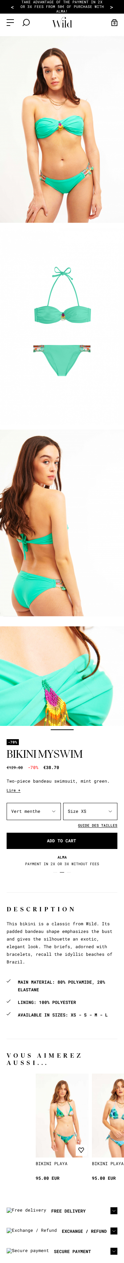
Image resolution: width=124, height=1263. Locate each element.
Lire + (14, 790)
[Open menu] (10, 22)
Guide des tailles (97, 825)
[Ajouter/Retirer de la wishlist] (81, 1150)
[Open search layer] (26, 22)
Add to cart (61, 841)
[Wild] (62, 22)
